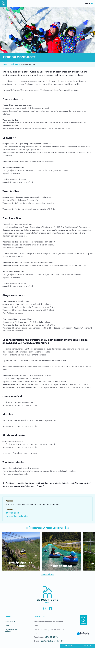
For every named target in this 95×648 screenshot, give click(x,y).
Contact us (10, 622)
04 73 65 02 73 (51, 637)
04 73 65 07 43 (12, 513)
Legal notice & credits (11, 630)
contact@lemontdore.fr (52, 641)
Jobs (7, 626)
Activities (14, 64)
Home (5, 64)
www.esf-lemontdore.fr (16, 516)
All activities (47, 574)
